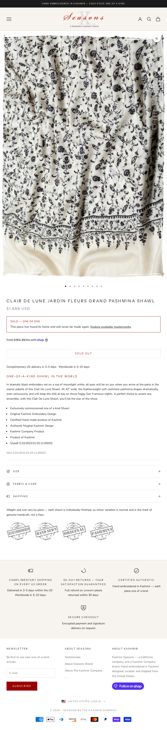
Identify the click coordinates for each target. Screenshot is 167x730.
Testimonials (73, 657)
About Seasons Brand (79, 664)
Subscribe (21, 686)
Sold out (83, 353)
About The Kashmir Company (83, 671)
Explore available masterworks (110, 327)
